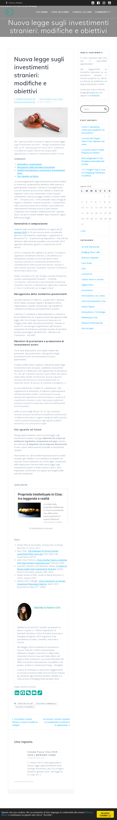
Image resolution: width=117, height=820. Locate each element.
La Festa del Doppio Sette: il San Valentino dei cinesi (93, 141)
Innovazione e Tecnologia (93, 312)
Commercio (86, 274)
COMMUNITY (102, 12)
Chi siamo (42, 12)
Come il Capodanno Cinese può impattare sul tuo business (92, 129)
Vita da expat (87, 328)
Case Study (86, 263)
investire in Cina (25, 704)
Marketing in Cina (89, 317)
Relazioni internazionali (24, 102)
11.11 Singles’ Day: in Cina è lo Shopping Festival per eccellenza (93, 172)
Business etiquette (90, 257)
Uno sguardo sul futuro (28, 176)
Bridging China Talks (90, 252)
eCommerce (87, 290)
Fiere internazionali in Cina (93, 301)
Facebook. (95, 95)
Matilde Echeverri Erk (25, 99)
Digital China (87, 284)
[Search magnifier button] (105, 109)
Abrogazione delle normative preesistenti (36, 167)
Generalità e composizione (29, 164)
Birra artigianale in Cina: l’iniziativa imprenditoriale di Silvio (92, 161)
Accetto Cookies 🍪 (105, 814)
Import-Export (87, 306)
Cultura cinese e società (92, 279)
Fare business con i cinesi (51, 99)
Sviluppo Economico (24, 707)
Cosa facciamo (60, 12)
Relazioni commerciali (46, 704)
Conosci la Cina (82, 12)
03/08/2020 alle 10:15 (36, 758)
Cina (83, 268)
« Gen (83, 231)
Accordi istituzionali (90, 246)
